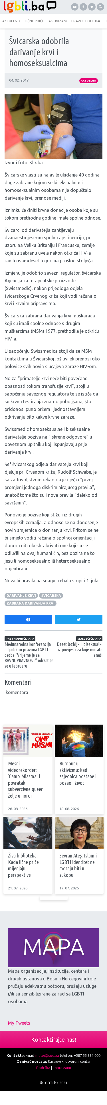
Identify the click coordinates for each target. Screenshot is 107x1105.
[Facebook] (83, 7)
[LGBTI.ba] (28, 7)
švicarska (51, 595)
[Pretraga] (100, 7)
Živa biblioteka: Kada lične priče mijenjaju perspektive (23, 865)
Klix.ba (36, 162)
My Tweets (19, 1022)
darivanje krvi (21, 595)
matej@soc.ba (47, 1055)
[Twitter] (92, 7)
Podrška (43, 1068)
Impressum (62, 1068)
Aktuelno (88, 80)
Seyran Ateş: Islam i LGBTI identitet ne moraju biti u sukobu (78, 865)
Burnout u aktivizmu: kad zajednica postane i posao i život (77, 773)
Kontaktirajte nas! (53, 1039)
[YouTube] (74, 7)
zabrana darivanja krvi (30, 603)
